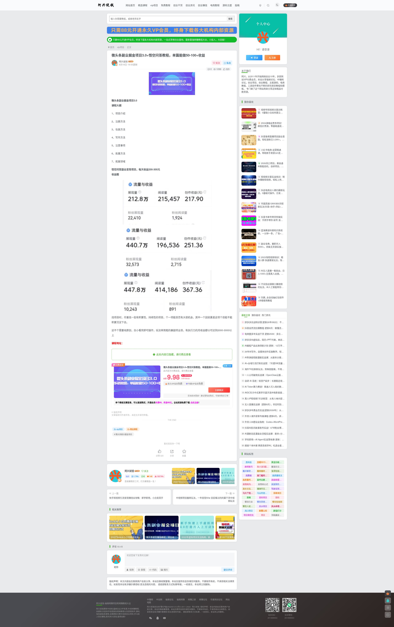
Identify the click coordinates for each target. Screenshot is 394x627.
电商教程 (214, 5)
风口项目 (249, 510)
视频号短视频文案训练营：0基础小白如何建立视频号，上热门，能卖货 (270, 112)
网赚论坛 (203, 599)
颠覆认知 (263, 510)
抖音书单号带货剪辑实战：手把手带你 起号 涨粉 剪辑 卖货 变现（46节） (270, 219)
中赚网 (150, 599)
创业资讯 (190, 5)
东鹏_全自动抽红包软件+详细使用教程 (271, 299)
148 (150, 476)
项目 (263, 514)
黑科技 (249, 462)
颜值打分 (277, 510)
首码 (277, 497)
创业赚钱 (202, 5)
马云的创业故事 (263, 492)
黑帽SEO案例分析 (263, 462)
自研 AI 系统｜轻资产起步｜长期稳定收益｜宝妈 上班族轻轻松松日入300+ (280, 380)
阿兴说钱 (123, 61)
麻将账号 (249, 466)
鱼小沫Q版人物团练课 (263, 466)
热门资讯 (266, 315)
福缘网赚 (181, 599)
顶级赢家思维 (277, 514)
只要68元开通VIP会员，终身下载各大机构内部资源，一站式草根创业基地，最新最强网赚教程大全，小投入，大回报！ (169, 39)
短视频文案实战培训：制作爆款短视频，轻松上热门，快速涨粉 (271, 179)
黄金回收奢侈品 (277, 462)
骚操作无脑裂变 (263, 488)
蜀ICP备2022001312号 (170, 606)
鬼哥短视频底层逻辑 (277, 470)
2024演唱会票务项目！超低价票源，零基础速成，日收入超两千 (271, 126)
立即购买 (219, 390)
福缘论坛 (169, 599)
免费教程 (165, 5)
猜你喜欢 (256, 315)
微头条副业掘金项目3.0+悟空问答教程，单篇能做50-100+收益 (158, 55)
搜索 (230, 18)
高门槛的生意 (263, 475)
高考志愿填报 (263, 479)
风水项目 (263, 506)
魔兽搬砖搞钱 (263, 470)
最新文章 (245, 315)
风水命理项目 (277, 506)
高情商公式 (263, 484)
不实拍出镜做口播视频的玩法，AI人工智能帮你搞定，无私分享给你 (270, 286)
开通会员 (291, 5)
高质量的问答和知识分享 (249, 479)
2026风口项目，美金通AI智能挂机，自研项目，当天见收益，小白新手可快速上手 (271, 168)
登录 (256, 57)
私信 (229, 62)
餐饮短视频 (277, 501)
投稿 (237, 5)
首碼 (249, 497)
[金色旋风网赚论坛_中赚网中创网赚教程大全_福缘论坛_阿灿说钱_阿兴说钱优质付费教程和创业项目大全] (106, 5)
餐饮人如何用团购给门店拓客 (249, 506)
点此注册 (194, 402)
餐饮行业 (249, 501)
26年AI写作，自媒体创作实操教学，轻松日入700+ (269, 351)
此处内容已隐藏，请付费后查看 (173, 354)
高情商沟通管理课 (249, 484)
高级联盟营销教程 (277, 479)
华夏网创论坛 (216, 599)
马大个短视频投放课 (249, 492)
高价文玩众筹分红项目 (249, 488)
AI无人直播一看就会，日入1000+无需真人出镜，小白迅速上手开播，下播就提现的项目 (271, 275)
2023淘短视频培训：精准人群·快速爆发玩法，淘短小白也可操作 (271, 260)
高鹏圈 (249, 475)
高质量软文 (277, 475)
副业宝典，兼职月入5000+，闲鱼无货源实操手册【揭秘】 (270, 246)
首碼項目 (277, 492)
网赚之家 (192, 599)
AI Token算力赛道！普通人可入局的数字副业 (266, 386)
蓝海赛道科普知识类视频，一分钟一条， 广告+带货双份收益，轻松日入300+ (271, 233)
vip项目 (154, 5)
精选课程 (142, 5)
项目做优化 (249, 514)
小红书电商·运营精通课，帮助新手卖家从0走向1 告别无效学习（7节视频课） (271, 152)
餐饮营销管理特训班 (263, 501)
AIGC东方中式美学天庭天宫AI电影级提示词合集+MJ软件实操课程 (276, 392)
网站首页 (130, 5)
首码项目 (263, 497)
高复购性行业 (277, 484)
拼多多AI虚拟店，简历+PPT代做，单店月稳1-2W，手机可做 (274, 339)
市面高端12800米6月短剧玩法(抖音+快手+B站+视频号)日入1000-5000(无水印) (270, 208)
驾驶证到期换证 (277, 488)
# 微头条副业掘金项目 (123, 434)
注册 (273, 57)
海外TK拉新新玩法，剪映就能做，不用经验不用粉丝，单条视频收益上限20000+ (283, 369)
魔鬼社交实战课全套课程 (277, 466)
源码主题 (227, 5)
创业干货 (178, 5)
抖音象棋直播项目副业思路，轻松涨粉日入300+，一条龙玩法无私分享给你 (271, 139)
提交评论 (228, 569)
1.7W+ (136, 476)
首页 (111, 47)
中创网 (159, 599)
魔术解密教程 (249, 470)
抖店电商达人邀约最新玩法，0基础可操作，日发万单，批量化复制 (271, 193)
